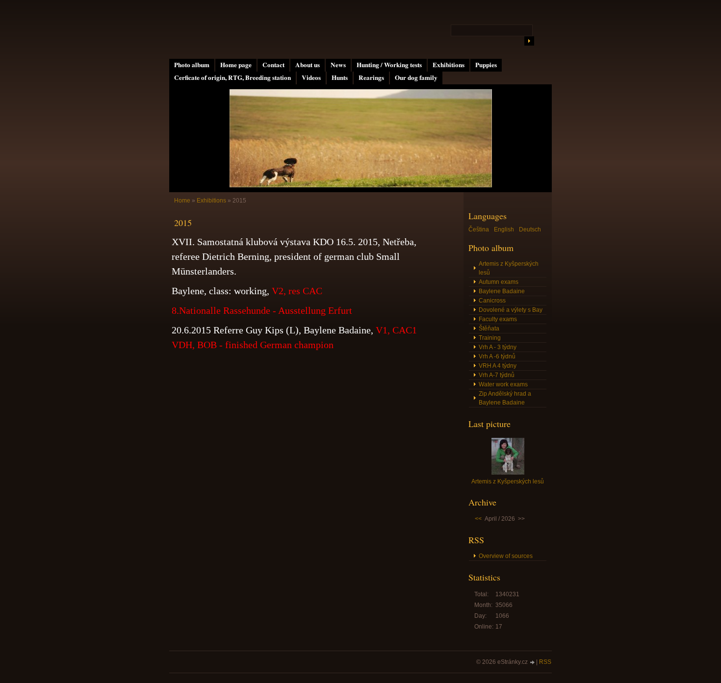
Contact (273, 65)
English (504, 229)
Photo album (191, 65)
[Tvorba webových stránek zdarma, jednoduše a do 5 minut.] (532, 662)
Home (182, 200)
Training (490, 337)
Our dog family (416, 77)
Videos (311, 77)
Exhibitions (448, 65)
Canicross (492, 300)
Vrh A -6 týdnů (497, 356)
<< (478, 518)
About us (307, 65)
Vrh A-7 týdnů (497, 375)
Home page (236, 65)
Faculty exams (498, 319)
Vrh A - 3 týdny (497, 347)
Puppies (486, 65)
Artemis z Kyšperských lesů (509, 268)
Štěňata (489, 328)
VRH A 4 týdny (497, 365)
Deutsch (530, 229)
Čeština (478, 229)
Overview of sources (506, 556)
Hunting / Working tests (389, 65)
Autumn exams (498, 281)
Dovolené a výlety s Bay (510, 309)
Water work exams (503, 384)
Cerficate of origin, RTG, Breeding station (232, 77)
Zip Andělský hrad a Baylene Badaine (505, 398)
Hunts (340, 77)
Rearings (371, 77)
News (338, 65)
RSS (545, 661)
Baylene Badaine (502, 291)
